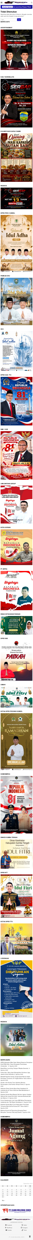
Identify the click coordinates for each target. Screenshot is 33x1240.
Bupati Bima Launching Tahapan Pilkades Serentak (14, 1068)
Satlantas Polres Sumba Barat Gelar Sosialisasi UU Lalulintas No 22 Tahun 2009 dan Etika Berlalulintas (14, 1089)
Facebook (9, 1225)
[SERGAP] (16, 2)
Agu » (3, 1200)
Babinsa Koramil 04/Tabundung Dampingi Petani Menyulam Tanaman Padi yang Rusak (14, 1111)
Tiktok (25, 1230)
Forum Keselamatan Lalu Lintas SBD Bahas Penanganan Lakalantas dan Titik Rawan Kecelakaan (16, 1101)
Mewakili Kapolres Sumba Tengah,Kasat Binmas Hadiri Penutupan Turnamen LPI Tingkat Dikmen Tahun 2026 (15, 1077)
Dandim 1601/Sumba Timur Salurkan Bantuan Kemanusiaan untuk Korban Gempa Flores (13, 1083)
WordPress (9, 1227)
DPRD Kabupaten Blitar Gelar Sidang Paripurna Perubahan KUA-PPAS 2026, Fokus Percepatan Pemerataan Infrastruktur (16, 1064)
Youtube (10, 1230)
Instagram (25, 1227)
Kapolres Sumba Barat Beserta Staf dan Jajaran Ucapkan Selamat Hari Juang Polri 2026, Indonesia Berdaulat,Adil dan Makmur (16, 1096)
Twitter (25, 1225)
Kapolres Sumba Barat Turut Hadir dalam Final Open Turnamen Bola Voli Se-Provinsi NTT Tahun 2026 (15, 1105)
